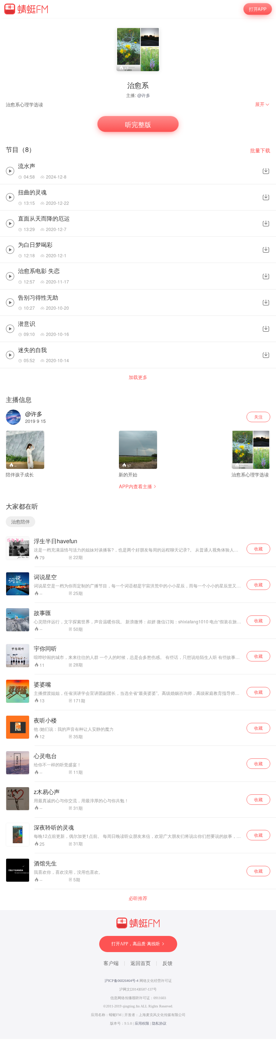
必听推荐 (138, 898)
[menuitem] (262, 104)
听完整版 (137, 124)
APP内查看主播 (135, 486)
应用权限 (142, 1023)
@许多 (143, 95)
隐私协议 (159, 1023)
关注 (258, 417)
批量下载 (260, 150)
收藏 (258, 548)
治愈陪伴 (20, 521)
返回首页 (140, 963)
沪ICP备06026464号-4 (121, 981)
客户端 (111, 963)
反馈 (167, 963)
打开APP (258, 9)
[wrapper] (138, 528)
